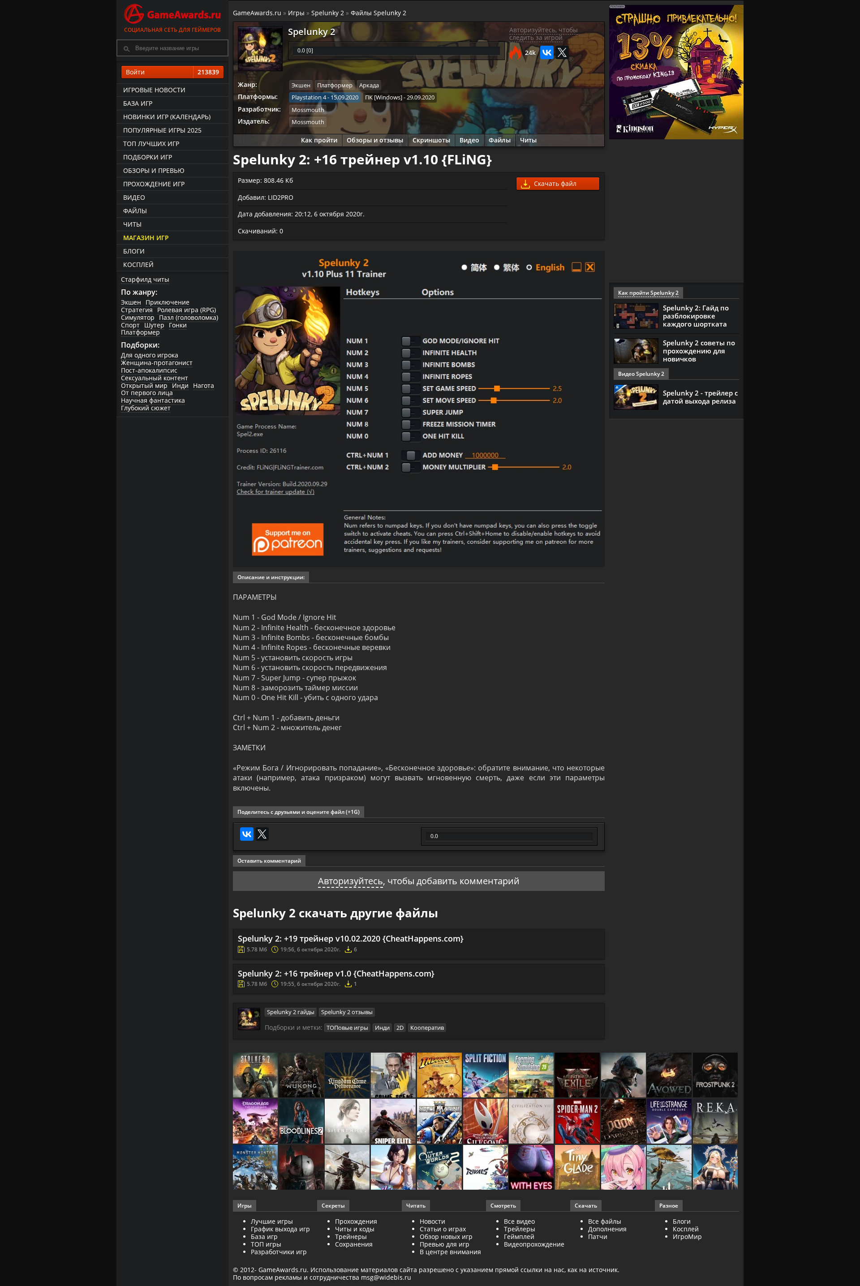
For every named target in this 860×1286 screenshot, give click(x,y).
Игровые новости (154, 90)
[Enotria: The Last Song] (348, 1168)
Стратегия (137, 309)
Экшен (131, 302)
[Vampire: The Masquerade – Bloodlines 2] (302, 1122)
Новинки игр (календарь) (167, 116)
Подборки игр (147, 157)
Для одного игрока (149, 355)
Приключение (167, 302)
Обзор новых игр (446, 1236)
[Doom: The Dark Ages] (624, 1122)
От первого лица (147, 392)
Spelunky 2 (327, 13)
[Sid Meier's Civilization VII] (532, 1122)
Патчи (597, 1236)
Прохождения (356, 1221)
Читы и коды (354, 1229)
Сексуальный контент (154, 378)
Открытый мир (144, 385)
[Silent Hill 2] (348, 1122)
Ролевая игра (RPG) (186, 309)
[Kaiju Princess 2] (624, 1168)
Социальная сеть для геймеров (172, 30)
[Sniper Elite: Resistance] (394, 1122)
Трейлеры (519, 1229)
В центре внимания (450, 1251)
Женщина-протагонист (157, 362)
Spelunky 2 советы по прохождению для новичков (699, 350)
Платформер (140, 332)
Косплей (138, 264)
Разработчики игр (279, 1251)
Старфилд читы (145, 279)
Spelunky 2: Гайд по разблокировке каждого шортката (696, 315)
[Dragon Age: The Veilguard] (256, 1122)
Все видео (519, 1221)
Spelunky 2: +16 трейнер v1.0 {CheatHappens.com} (336, 973)
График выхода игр (280, 1229)
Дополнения (607, 1229)
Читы (132, 224)
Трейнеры (351, 1236)
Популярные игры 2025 (162, 130)
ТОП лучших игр (151, 143)
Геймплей (519, 1236)
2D (400, 1028)
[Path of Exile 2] (578, 1076)
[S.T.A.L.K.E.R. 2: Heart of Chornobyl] (256, 1076)
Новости (432, 1221)
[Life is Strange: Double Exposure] (670, 1122)
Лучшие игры (272, 1221)
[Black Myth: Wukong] (302, 1076)
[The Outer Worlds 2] (440, 1168)
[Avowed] (670, 1076)
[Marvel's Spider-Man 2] (578, 1122)
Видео (134, 197)
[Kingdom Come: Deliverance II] (348, 1076)
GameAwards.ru (257, 13)
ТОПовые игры (347, 1028)
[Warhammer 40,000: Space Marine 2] (440, 1122)
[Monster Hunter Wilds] (256, 1168)
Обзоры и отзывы (375, 140)
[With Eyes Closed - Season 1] (532, 1168)
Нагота (203, 385)
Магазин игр (146, 237)
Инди (180, 385)
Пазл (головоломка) (188, 317)
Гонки (178, 325)
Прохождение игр (154, 184)
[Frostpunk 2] (716, 1076)
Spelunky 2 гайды (290, 1012)
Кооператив (427, 1028)
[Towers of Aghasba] (670, 1168)
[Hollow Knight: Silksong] (486, 1122)
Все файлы (604, 1221)
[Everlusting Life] (716, 1168)
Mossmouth (308, 110)
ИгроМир (687, 1236)
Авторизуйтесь (350, 881)
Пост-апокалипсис (149, 370)
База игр (137, 103)
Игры (296, 13)
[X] (562, 52)
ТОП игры (266, 1244)
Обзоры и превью (154, 170)
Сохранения (354, 1244)
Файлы (135, 210)
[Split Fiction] (486, 1076)
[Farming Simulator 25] (532, 1076)
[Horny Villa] (394, 1168)
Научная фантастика (153, 400)
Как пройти (319, 140)
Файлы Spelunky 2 (378, 13)
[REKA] (716, 1122)
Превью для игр (444, 1244)
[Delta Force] (624, 1076)
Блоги (134, 251)
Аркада (369, 85)
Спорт (130, 325)
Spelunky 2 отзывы (347, 1012)
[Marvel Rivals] (486, 1168)
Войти (172, 72)
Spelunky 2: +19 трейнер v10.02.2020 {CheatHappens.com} (351, 938)
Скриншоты (431, 140)
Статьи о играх (443, 1229)
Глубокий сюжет (146, 408)
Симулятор (138, 317)
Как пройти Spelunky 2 (648, 293)
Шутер (154, 325)
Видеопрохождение (534, 1244)
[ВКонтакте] (547, 52)
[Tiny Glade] (578, 1168)
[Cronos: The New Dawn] (302, 1168)
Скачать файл (554, 183)
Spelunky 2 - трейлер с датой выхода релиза (700, 396)
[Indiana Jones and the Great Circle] (440, 1076)
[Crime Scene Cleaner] (394, 1076)
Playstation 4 (309, 97)
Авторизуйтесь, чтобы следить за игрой (543, 34)
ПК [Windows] (383, 97)
